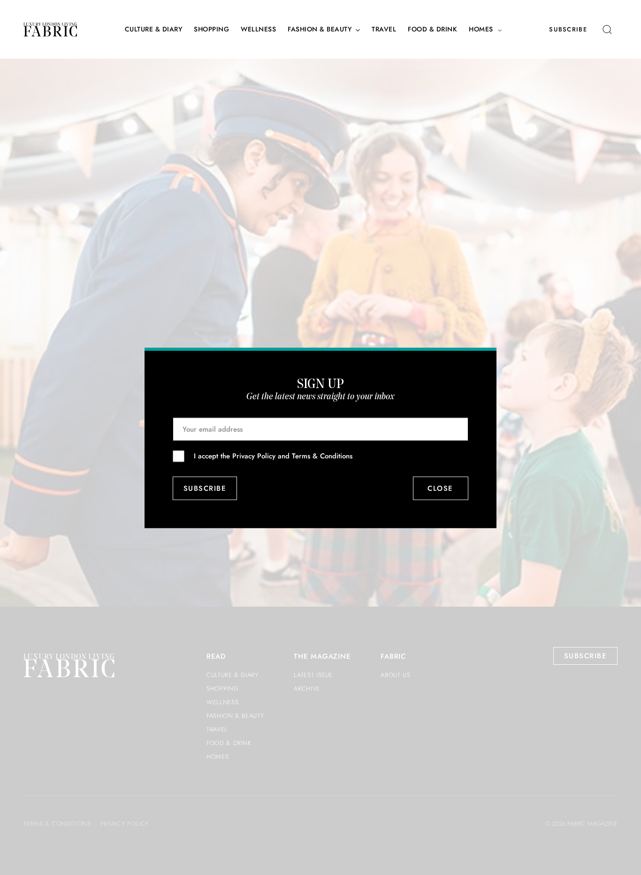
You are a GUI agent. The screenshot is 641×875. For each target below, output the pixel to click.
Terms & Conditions (322, 455)
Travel (384, 29)
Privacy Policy (253, 455)
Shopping (211, 29)
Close (441, 488)
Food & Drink (432, 29)
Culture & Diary (154, 29)
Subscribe (568, 29)
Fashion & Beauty (319, 29)
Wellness (258, 29)
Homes (481, 29)
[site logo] (50, 30)
